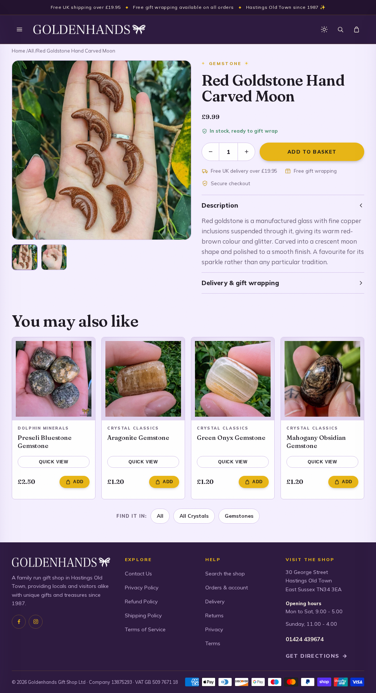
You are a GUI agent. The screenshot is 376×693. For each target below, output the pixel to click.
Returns (214, 615)
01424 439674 (304, 639)
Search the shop (225, 573)
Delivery (215, 601)
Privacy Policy (142, 587)
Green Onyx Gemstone (231, 437)
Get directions (317, 656)
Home (18, 51)
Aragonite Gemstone (138, 437)
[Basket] (356, 29)
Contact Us (138, 573)
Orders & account (226, 587)
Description (220, 205)
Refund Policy (141, 601)
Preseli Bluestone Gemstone (45, 441)
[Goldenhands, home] (89, 29)
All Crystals (194, 516)
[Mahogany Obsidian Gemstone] (322, 378)
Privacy (214, 629)
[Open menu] (19, 29)
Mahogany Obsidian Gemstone (316, 441)
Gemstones (239, 516)
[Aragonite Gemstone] (143, 378)
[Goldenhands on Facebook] (19, 622)
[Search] (340, 29)
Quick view (53, 462)
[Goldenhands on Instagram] (36, 622)
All (31, 51)
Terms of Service (145, 629)
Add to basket (312, 151)
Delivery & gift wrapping (240, 283)
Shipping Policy (143, 615)
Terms (212, 643)
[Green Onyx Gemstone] (232, 378)
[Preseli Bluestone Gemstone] (53, 378)
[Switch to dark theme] (324, 29)
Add (78, 482)
